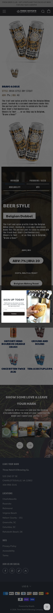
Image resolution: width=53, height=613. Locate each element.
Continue (13, 313)
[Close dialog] (50, 292)
